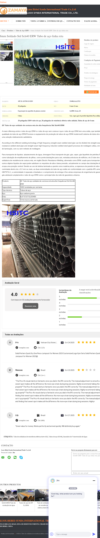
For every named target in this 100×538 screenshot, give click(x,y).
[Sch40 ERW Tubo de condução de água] (8, 495)
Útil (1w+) (41, 375)
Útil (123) (41, 348)
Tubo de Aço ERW (22, 30)
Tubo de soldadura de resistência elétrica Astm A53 (30, 437)
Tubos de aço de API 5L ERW (26, 504)
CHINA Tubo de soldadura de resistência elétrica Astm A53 (33, 533)
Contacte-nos (73, 21)
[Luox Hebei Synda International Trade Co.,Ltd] (13, 10)
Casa (3, 30)
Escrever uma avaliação (30, 307)
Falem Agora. (90, 21)
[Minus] (93, 480)
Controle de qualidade (56, 21)
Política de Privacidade (7, 533)
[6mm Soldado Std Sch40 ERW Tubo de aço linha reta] (6, 46)
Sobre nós (21, 21)
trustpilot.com (24, 348)
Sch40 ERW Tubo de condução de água (9, 504)
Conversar (93, 92)
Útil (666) (41, 420)
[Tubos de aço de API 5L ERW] (26, 495)
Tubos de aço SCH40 (55, 437)
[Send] (94, 534)
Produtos (10, 30)
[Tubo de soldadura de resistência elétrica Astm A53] (43, 495)
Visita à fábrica (38, 21)
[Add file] (51, 534)
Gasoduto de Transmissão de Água (75, 437)
